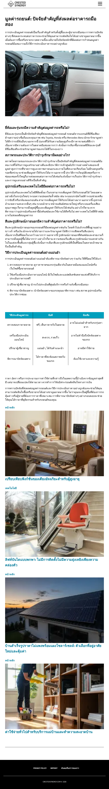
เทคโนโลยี (11, 488)
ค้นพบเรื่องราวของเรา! (70, 768)
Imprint (53, 768)
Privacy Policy (40, 768)
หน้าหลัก (10, 407)
